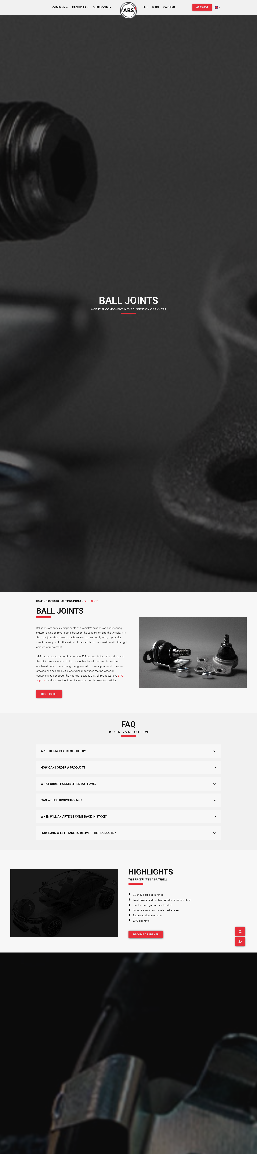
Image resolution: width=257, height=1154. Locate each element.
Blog (155, 7)
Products (79, 7)
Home (39, 601)
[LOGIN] (240, 931)
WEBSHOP (202, 7)
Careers (169, 7)
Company (59, 7)
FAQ (145, 7)
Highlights (49, 694)
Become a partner (146, 934)
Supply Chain (102, 7)
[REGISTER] (240, 941)
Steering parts (71, 601)
